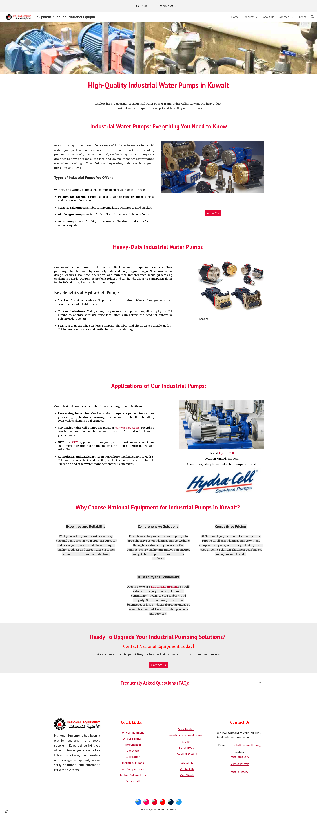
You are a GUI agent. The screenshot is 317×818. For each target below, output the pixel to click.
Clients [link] (301, 17)
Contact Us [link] (286, 17)
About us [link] (268, 17)
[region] (158, 6)
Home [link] (235, 17)
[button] (312, 16)
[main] (158, 84)
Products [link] (248, 17)
